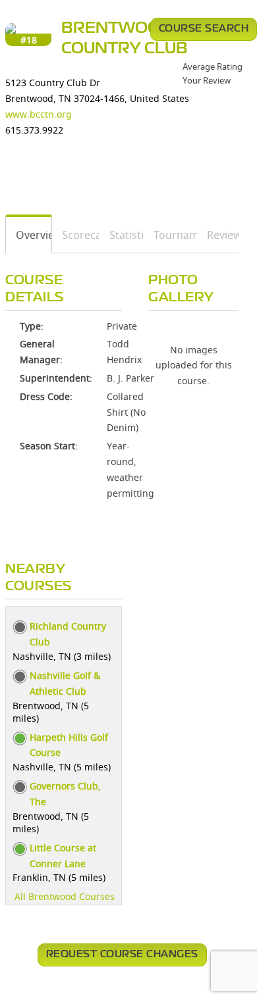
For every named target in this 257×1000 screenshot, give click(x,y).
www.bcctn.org (38, 114)
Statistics (121, 235)
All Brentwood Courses (64, 896)
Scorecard (76, 235)
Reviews (218, 235)
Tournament (171, 235)
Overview (29, 235)
